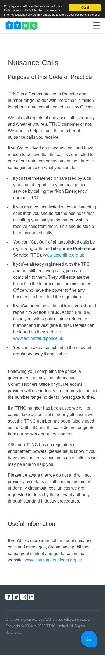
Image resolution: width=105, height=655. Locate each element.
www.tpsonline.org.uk (63, 255)
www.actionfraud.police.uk (38, 338)
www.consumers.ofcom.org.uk (53, 560)
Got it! (85, 7)
